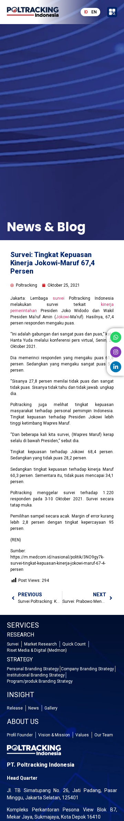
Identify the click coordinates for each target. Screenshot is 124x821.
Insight (20, 695)
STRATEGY (20, 659)
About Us (23, 721)
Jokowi (62, 316)
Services (23, 625)
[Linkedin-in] (115, 366)
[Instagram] (115, 352)
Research (20, 634)
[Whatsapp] (115, 337)
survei (58, 298)
